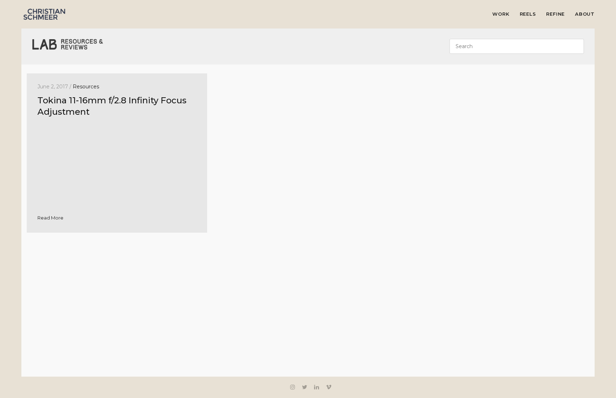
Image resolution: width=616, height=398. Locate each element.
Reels (528, 14)
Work (500, 14)
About (585, 14)
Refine (555, 14)
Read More (50, 218)
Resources (86, 86)
